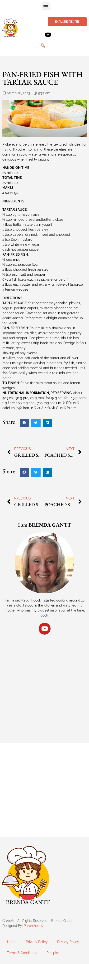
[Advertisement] (44, 684)
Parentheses (33, 926)
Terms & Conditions (22, 953)
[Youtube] (48, 34)
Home (11, 942)
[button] (46, 6)
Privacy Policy (37, 942)
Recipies (53, 953)
